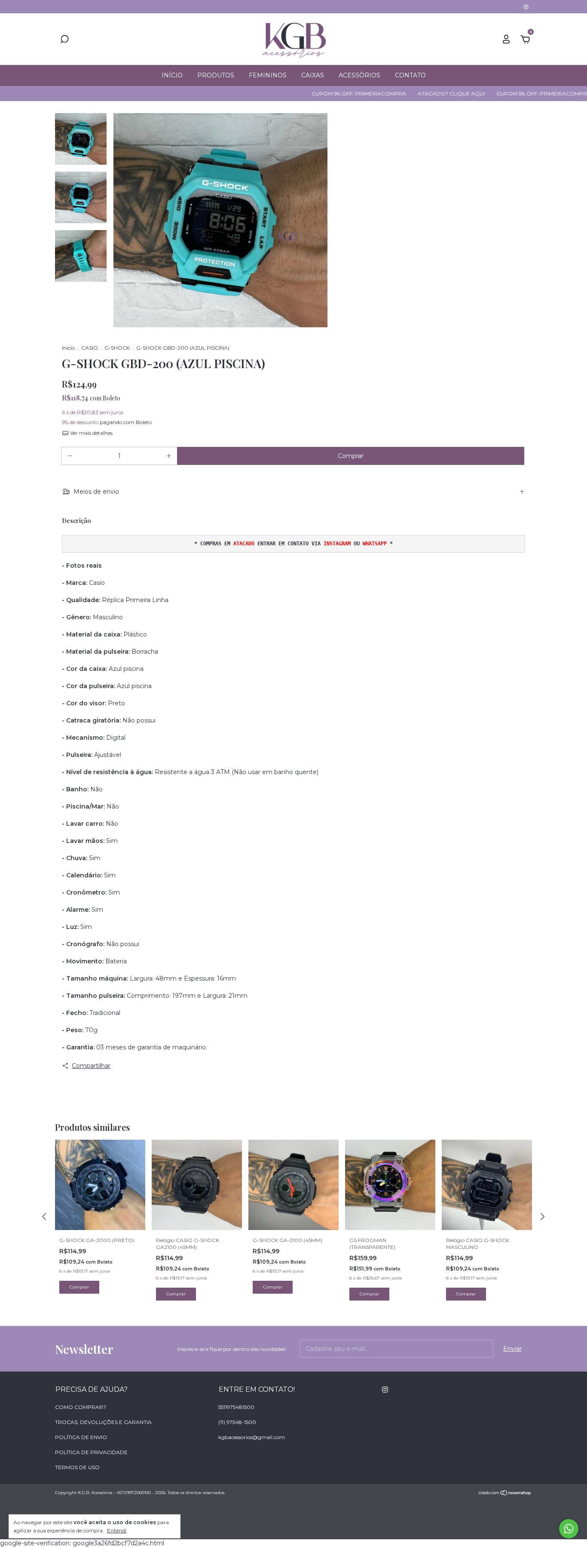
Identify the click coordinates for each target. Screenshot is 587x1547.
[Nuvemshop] (505, 1494)
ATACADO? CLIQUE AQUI (415, 93)
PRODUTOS (215, 75)
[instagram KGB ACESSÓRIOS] (526, 6)
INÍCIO (172, 75)
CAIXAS (312, 75)
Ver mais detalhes (91, 433)
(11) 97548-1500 (237, 1422)
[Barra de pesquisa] (64, 40)
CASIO (89, 347)
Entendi (116, 1530)
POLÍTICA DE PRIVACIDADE (91, 1452)
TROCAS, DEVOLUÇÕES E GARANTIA (103, 1422)
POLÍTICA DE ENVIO (81, 1437)
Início (68, 347)
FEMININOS (268, 75)
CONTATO (410, 75)
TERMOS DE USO (77, 1467)
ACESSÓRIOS (359, 75)
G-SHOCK (117, 347)
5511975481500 (236, 1407)
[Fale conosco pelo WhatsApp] (568, 1528)
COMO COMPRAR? (80, 1407)
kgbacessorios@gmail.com (251, 1437)
